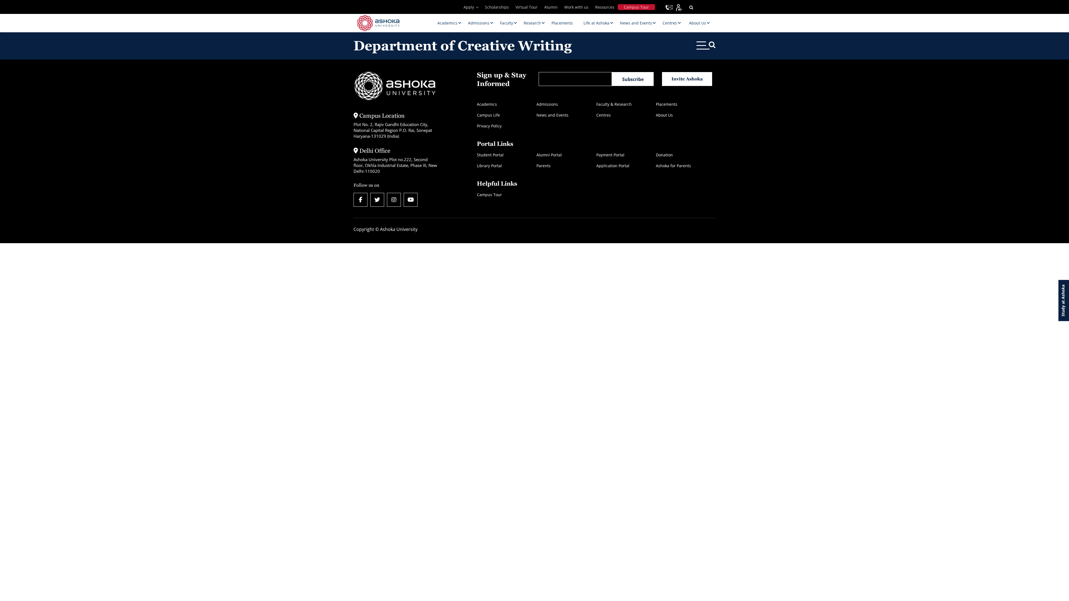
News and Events (552, 115)
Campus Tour (636, 7)
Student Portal (490, 154)
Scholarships (497, 7)
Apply (469, 7)
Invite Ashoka (687, 79)
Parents (543, 165)
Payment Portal (610, 154)
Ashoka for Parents (673, 165)
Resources (604, 7)
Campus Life (488, 115)
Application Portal (612, 165)
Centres (603, 115)
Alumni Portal (549, 154)
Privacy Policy (489, 126)
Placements (666, 104)
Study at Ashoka (1063, 300)
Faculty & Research (614, 104)
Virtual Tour (527, 7)
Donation (664, 154)
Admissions (547, 104)
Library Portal (489, 165)
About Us (664, 115)
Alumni (551, 7)
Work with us (576, 7)
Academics (487, 104)
